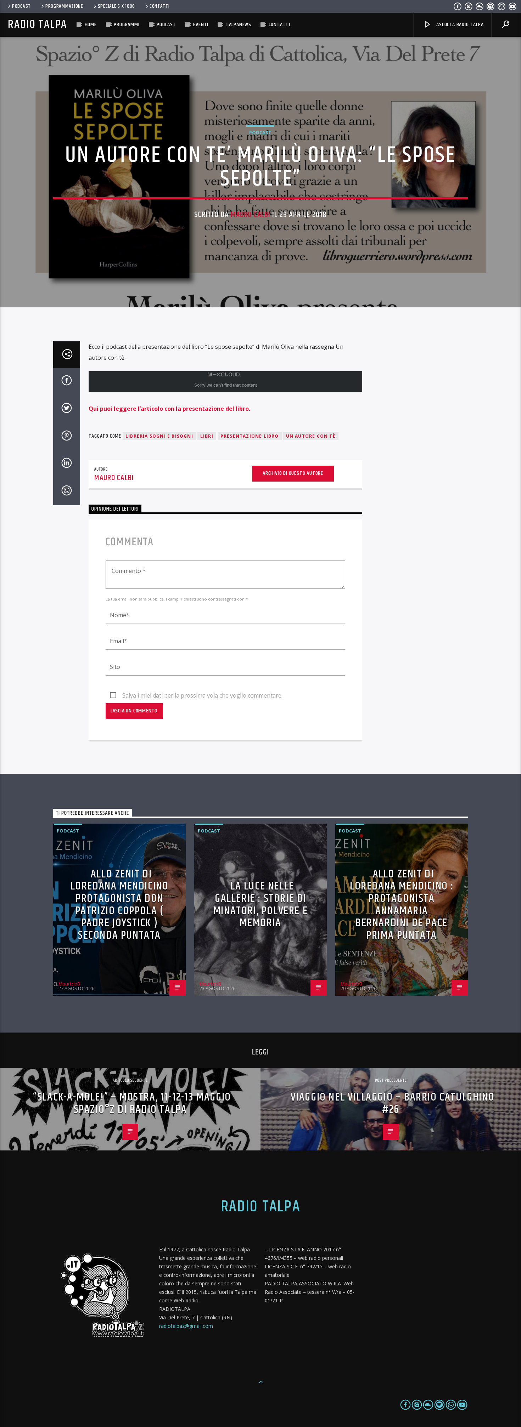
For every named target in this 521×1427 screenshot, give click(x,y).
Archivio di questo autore (293, 473)
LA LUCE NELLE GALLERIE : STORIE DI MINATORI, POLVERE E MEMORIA (260, 904)
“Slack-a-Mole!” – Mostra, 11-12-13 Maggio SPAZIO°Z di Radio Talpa (132, 1103)
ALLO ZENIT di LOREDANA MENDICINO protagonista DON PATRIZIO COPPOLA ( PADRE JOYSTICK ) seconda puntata (120, 904)
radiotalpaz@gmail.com (186, 1326)
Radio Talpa (37, 25)
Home (91, 24)
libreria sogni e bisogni (159, 436)
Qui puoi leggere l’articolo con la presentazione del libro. (169, 409)
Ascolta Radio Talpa (459, 24)
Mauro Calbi (250, 215)
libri (206, 436)
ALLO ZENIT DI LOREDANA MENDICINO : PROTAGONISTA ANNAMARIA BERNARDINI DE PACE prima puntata (401, 904)
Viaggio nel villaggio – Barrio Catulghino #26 (393, 1103)
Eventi (200, 24)
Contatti (160, 6)
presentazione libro (249, 436)
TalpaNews (238, 24)
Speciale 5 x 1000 (116, 6)
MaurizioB (69, 983)
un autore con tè (311, 436)
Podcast (21, 6)
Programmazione (64, 6)
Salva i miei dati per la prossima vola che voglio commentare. (202, 695)
